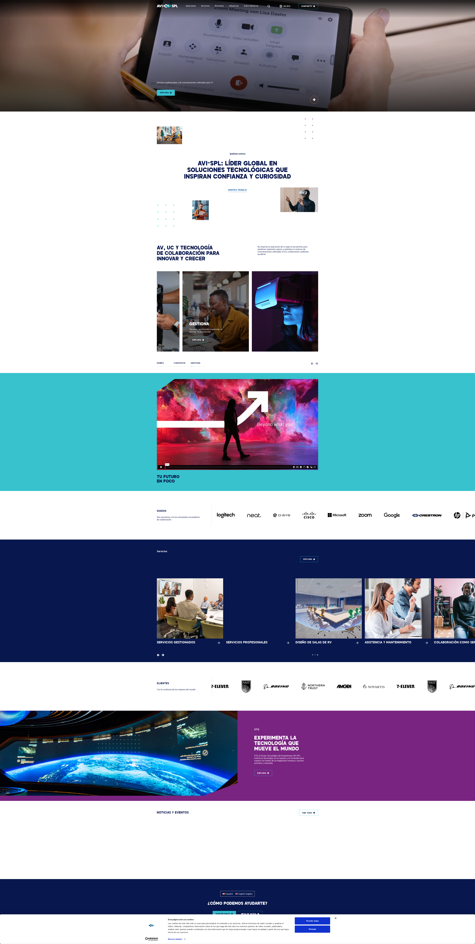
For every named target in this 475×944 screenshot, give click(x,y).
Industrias (233, 6)
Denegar (312, 929)
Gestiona (195, 363)
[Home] (167, 6)
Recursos (219, 6)
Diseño (160, 363)
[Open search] (268, 6)
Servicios (205, 6)
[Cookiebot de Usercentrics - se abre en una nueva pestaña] (151, 939)
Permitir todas (312, 921)
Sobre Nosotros (251, 6)
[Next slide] (316, 363)
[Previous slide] (312, 363)
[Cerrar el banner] (335, 918)
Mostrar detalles (175, 939)
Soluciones (191, 6)
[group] (190, 311)
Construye (179, 363)
